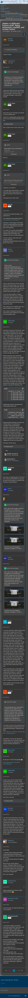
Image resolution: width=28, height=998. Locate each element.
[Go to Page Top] (25, 995)
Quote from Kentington (13, 72)
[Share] (24, 34)
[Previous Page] (6, 970)
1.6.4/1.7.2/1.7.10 (5, 16)
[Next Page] (21, 970)
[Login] (22, 2)
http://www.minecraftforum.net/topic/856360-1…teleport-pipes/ (14, 732)
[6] (6, 399)
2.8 (19, 14)
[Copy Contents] (23, 389)
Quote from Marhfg (12, 49)
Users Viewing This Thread (9, 980)
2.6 (14, 14)
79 (19, 970)
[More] (24, 45)
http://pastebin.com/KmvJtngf (11, 220)
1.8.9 (12, 16)
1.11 (22, 16)
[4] (6, 396)
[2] (6, 393)
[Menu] (26, 2)
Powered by (14, 995)
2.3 (8, 14)
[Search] (18, 2)
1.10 (19, 16)
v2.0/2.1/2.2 (4, 14)
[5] (6, 398)
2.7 (16, 14)
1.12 (25, 16)
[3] (6, 394)
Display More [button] (14, 154)
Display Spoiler (9, 124)
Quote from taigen (11, 702)
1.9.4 (16, 16)
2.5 (11, 14)
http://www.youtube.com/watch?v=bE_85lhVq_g (11, 763)
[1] (6, 391)
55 (14, 970)
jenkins (20, 13)
